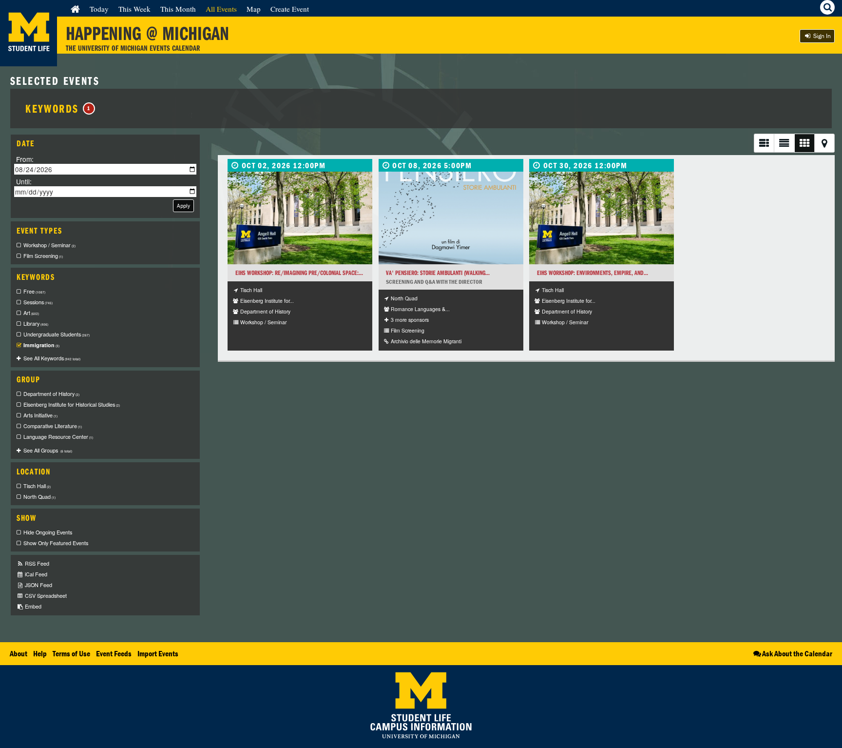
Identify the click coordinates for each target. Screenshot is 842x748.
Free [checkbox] (34, 291)
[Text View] (784, 143)
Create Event (289, 9)
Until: (24, 181)
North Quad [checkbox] (39, 496)
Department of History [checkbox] (51, 393)
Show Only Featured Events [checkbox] (55, 543)
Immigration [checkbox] (41, 345)
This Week (134, 9)
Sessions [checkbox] (38, 302)
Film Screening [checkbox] (43, 255)
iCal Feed (35, 574)
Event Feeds (114, 653)
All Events (221, 9)
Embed (32, 606)
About (18, 653)
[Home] (75, 9)
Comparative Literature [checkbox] (52, 426)
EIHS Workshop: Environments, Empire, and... (592, 273)
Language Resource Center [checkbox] (58, 436)
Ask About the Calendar (797, 653)
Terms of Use (71, 653)
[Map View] (824, 143)
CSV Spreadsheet (45, 595)
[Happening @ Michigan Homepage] (28, 60)
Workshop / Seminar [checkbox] (49, 245)
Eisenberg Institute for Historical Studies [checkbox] (71, 404)
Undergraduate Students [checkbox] (56, 334)
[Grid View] (804, 143)
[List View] (764, 143)
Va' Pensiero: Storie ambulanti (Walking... (438, 273)
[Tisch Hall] (300, 218)
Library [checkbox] (35, 323)
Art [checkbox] (31, 312)
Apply (183, 205)
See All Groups (47, 450)
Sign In (821, 36)
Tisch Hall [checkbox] (37, 486)
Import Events (157, 653)
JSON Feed (37, 585)
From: (25, 159)
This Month (178, 9)
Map (254, 9)
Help (40, 653)
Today (99, 9)
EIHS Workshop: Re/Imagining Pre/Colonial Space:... (299, 273)
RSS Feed (36, 563)
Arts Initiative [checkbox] (40, 415)
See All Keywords (51, 358)
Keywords (58, 108)
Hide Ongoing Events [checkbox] (47, 532)
